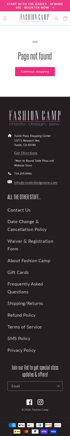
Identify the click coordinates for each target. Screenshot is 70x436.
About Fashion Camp (28, 260)
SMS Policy (18, 338)
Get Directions (26, 153)
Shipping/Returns (25, 303)
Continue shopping (35, 71)
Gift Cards (18, 272)
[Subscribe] (58, 386)
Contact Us (18, 209)
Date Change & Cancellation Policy (27, 225)
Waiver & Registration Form (30, 245)
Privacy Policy (21, 350)
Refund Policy (21, 315)
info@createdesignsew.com (35, 182)
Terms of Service (24, 326)
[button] (5, 18)
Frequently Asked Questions (25, 287)
